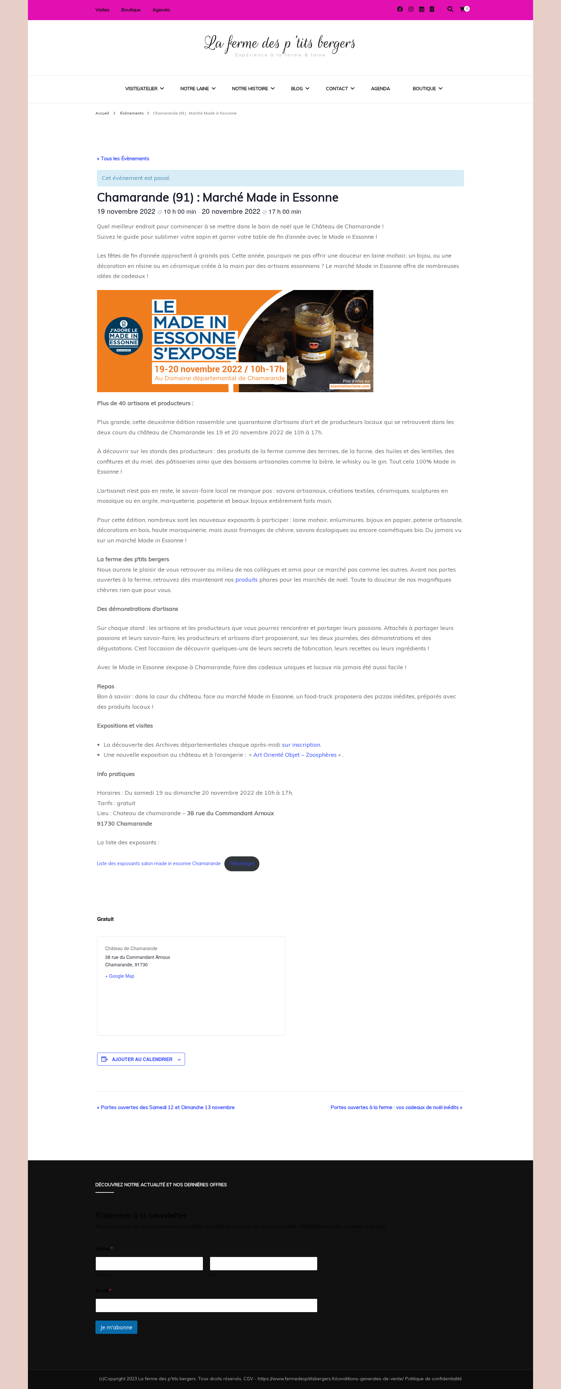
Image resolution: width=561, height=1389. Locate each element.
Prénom (103, 1275)
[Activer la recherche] (450, 9)
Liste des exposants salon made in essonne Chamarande (159, 863)
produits (246, 579)
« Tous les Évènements (123, 158)
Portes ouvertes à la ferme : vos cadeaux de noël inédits (396, 1107)
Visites (102, 10)
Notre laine (195, 88)
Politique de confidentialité (433, 1378)
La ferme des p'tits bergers (280, 42)
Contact (337, 88)
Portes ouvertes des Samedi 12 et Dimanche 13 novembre (166, 1107)
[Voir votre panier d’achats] (463, 9)
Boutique (131, 10)
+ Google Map (119, 975)
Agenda (161, 10)
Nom (215, 1275)
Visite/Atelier (141, 88)
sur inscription (300, 744)
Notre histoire (250, 88)
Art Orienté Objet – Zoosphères (295, 754)
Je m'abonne (116, 1327)
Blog (297, 88)
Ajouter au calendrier (142, 1059)
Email (103, 1290)
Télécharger (242, 863)
